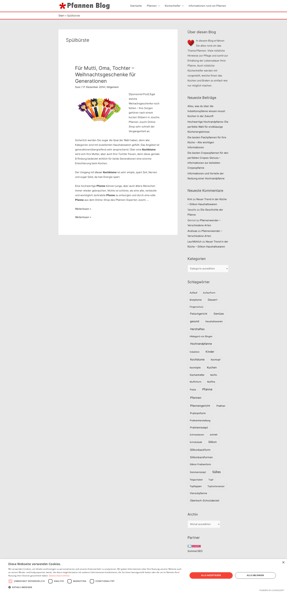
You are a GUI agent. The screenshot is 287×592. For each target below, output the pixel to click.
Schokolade (196, 442)
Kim (190, 199)
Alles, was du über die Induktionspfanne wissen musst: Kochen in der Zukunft (206, 111)
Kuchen (212, 367)
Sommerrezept (198, 472)
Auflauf (193, 292)
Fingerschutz (196, 306)
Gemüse (219, 313)
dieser (98, 172)
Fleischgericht (198, 313)
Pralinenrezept (199, 427)
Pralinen (220, 405)
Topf (210, 479)
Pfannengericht (200, 405)
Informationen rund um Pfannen (207, 5)
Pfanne (207, 389)
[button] (95, 587)
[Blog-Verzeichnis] (194, 546)
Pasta (193, 389)
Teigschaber (196, 479)
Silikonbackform (200, 449)
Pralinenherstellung (200, 420)
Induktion (194, 352)
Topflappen (196, 486)
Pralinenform (198, 413)
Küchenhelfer (173, 5)
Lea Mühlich (195, 241)
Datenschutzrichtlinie (59, 575)
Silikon (212, 442)
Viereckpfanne (198, 493)
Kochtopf (215, 359)
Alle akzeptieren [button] (211, 575)
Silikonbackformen (201, 457)
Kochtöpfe (195, 367)
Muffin (213, 375)
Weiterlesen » (83, 208)
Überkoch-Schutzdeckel (204, 500)
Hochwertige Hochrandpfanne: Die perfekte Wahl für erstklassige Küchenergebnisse (208, 126)
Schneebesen (197, 434)
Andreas (192, 231)
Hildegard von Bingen (201, 336)
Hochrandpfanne (201, 343)
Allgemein (113, 87)
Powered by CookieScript (271, 590)
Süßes (216, 472)
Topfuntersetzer (216, 486)
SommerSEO (195, 551)
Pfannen (152, 5)
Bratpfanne (196, 299)
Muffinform (195, 381)
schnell (213, 434)
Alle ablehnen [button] (255, 575)
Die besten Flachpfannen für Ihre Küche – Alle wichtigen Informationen (207, 142)
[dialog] (143, 575)
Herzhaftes (197, 329)
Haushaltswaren (214, 321)
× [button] (283, 562)
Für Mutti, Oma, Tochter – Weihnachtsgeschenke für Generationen (105, 74)
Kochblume (197, 359)
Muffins (211, 381)
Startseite (136, 5)
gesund (194, 321)
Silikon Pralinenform (200, 464)
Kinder (210, 351)
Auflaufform (209, 292)
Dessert (212, 299)
